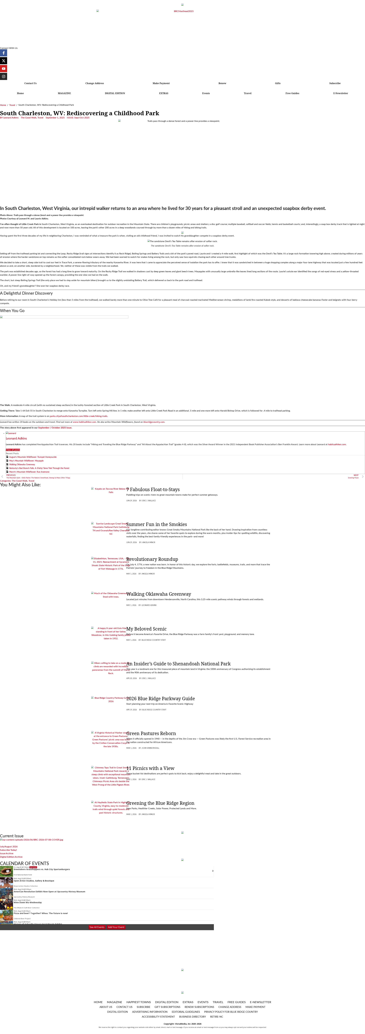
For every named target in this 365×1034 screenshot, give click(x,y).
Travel (248, 93)
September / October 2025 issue (55, 428)
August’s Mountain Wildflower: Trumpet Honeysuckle (32, 457)
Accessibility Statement (158, 1017)
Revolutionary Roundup (152, 559)
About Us (106, 1007)
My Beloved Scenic (146, 629)
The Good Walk (28, 118)
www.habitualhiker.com (84, 422)
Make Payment (161, 83)
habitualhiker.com (337, 444)
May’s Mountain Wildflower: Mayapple (26, 461)
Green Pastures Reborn (151, 733)
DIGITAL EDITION (115, 93)
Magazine (114, 1002)
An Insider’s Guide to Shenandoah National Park (178, 664)
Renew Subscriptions (199, 1007)
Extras (188, 1002)
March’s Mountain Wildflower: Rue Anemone (29, 472)
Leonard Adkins (16, 438)
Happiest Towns (138, 1002)
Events (206, 93)
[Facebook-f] (3, 52)
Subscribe (335, 83)
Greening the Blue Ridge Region (160, 803)
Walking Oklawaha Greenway (22, 465)
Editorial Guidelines (186, 1012)
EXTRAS (163, 93)
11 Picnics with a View (150, 768)
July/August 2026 (9, 846)
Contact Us (30, 83)
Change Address (94, 83)
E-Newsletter (340, 93)
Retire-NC (216, 1017)
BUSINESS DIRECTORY (192, 1017)
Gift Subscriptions (167, 1007)
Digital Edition (166, 1002)
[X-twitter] (3, 60)
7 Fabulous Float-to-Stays (153, 489)
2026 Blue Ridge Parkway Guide (160, 698)
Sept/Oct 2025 (81, 118)
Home (20, 93)
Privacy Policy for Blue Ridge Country (231, 1012)
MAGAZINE (64, 93)
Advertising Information (150, 1012)
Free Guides (292, 93)
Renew (222, 83)
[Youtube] (3, 68)
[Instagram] (3, 76)
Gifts (278, 83)
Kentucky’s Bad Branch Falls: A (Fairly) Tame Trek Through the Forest (39, 468)
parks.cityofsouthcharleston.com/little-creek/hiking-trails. (79, 416)
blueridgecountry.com (154, 422)
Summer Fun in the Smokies (156, 524)
